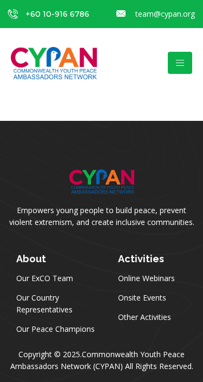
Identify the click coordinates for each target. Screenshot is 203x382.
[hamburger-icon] (180, 63)
